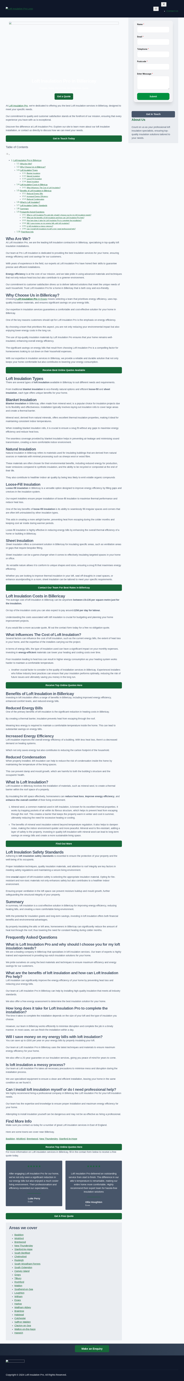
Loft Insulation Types (29, 170)
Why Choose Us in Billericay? (33, 167)
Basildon (10, 1138)
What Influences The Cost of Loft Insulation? (43, 188)
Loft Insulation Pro (18, 105)
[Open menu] (156, 9)
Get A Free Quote (64, 1216)
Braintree (19, 1311)
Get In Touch (153, 114)
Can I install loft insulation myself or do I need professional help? (51, 229)
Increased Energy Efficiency (37, 196)
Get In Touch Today (64, 138)
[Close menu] (163, 4)
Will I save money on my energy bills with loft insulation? (48, 223)
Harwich (18, 1333)
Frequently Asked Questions (32, 212)
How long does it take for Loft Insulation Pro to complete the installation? (54, 220)
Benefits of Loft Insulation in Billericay (36, 191)
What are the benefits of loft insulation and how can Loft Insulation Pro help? (55, 218)
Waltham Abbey (22, 1307)
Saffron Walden (22, 1322)
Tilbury (17, 1278)
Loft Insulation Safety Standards (33, 205)
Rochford (19, 1282)
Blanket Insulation (33, 173)
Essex (17, 1300)
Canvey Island (21, 1271)
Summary (24, 209)
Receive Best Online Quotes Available (64, 370)
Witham (18, 1296)
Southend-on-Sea (23, 1289)
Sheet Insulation (33, 182)
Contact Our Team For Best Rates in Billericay (64, 587)
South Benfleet (22, 1253)
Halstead (19, 1314)
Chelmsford (20, 1256)
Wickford (20, 1138)
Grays (17, 1274)
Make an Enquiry (92, 1348)
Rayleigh (19, 1260)
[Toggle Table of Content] (8, 154)
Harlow (18, 1303)
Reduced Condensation (35, 199)
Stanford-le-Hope (68, 1138)
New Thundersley (48, 1138)
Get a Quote (64, 96)
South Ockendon (23, 1267)
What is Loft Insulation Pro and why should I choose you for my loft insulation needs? (59, 215)
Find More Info (27, 232)
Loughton (19, 1293)
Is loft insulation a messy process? (40, 226)
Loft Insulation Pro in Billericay (27, 160)
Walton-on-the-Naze (25, 1329)
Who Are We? (26, 164)
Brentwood (32, 1138)
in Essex (31, 299)
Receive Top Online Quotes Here (64, 685)
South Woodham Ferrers (27, 1264)
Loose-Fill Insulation (34, 179)
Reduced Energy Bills (35, 194)
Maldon (18, 1285)
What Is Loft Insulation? (30, 202)
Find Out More (64, 843)
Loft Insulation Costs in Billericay (34, 185)
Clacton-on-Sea (22, 1325)
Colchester (20, 1318)
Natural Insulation (33, 176)
